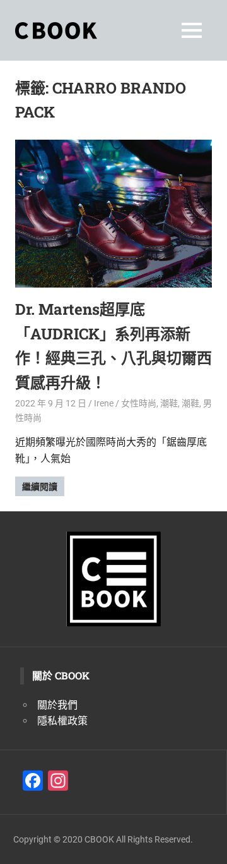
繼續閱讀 (39, 487)
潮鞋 (169, 403)
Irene (104, 403)
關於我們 (57, 705)
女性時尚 (138, 403)
